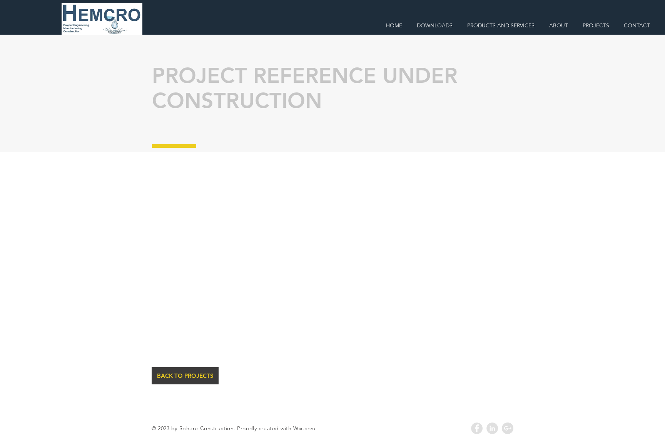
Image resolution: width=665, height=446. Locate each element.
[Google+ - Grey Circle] (507, 428)
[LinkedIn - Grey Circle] (492, 428)
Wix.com (304, 428)
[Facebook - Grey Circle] (477, 428)
